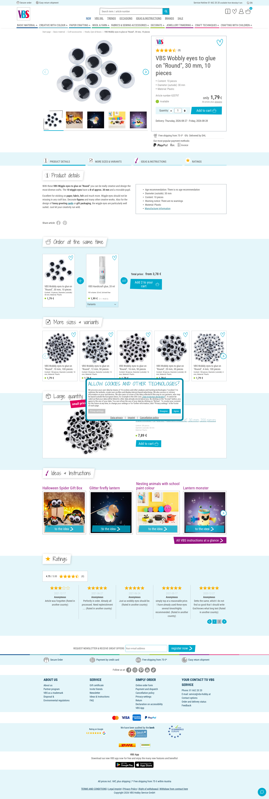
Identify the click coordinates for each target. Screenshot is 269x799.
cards (70, 203)
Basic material (59, 32)
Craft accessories (75, 32)
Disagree (164, 411)
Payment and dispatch (147, 689)
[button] (45, 72)
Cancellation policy (145, 692)
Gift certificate (97, 685)
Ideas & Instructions (148, 18)
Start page (46, 32)
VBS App (140, 707)
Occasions (126, 18)
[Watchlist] (234, 11)
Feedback (186, 705)
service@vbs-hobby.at (200, 694)
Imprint (131, 417)
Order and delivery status (194, 701)
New (88, 18)
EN (251, 3)
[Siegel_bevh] (137, 733)
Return (139, 700)
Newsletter (95, 692)
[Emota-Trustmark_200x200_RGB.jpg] (176, 731)
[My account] (241, 11)
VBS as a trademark (53, 692)
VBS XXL (99, 18)
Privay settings (97, 411)
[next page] (224, 621)
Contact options (189, 697)
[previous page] (209, 621)
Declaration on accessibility (149, 704)
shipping (218, 102)
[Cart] (248, 11)
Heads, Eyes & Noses (93, 32)
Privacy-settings (143, 696)
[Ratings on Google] (96, 731)
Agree (176, 411)
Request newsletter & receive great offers (98, 648)
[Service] (227, 11)
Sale (180, 18)
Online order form (144, 685)
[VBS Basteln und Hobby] (24, 14)
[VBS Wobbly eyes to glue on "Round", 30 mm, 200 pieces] (88, 431)
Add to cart (203, 111)
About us (48, 685)
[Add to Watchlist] (219, 42)
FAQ (92, 700)
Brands (169, 18)
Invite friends (96, 689)
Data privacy (116, 417)
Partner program (52, 689)
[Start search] (166, 11)
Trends (111, 18)
